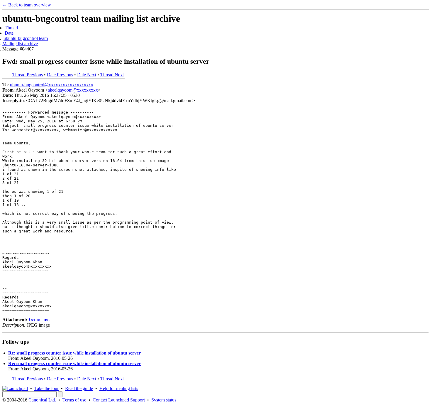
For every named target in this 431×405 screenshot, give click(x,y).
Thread (11, 27)
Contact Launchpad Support (119, 399)
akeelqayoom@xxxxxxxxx (73, 89)
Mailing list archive (20, 43)
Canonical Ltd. (42, 399)
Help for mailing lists (118, 388)
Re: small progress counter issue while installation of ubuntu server (74, 352)
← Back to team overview (26, 4)
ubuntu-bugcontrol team (26, 38)
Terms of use (74, 399)
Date (9, 33)
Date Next (86, 74)
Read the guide (79, 388)
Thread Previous (27, 74)
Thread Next (112, 74)
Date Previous (60, 74)
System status (163, 399)
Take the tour (46, 388)
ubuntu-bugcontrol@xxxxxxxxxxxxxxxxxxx (51, 84)
